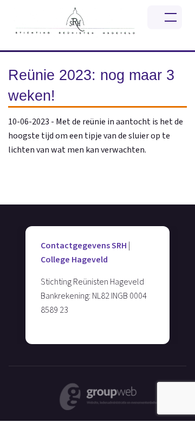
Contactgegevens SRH (84, 246)
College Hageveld (74, 260)
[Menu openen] (164, 17)
